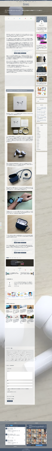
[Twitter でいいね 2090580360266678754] (10, 431)
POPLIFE (17, 354)
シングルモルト (13, 356)
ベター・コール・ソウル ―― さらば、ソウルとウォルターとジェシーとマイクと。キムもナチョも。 (41, 112)
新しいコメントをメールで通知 (10, 396)
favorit (38, 130)
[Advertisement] (19, 26)
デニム (25, 356)
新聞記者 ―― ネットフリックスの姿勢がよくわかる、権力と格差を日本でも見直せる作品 (41, 118)
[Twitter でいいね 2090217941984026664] (10, 437)
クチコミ (29, 355)
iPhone (17, 257)
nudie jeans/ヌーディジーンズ (17, 353)
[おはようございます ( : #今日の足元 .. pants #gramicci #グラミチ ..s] (29, 431)
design (38, 128)
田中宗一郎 (12, 360)
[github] (44, 0)
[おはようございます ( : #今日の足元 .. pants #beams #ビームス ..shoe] (34, 431)
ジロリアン (17, 356)
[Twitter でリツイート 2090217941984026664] (9, 437)
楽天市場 (15, 242)
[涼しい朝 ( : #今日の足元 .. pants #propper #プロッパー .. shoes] (29, 441)
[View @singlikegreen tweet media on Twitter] (19, 430)
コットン (8, 356)
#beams (14, 430)
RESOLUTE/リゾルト (22, 354)
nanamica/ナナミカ (9, 353)
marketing (38, 137)
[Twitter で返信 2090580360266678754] (8, 431)
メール (8, 383)
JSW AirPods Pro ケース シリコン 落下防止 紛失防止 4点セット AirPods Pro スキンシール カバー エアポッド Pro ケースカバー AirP (23, 240)
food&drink (38, 131)
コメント (8, 371)
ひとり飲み (8, 355)
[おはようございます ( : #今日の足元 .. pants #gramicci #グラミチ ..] (39, 441)
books (38, 127)
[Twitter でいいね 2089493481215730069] (10, 443)
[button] (8, 18)
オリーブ (26, 355)
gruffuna (43, 112)
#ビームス (17, 430)
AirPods (10, 257)
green (8, 428)
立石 (19, 360)
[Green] (26, 4)
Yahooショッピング (24, 242)
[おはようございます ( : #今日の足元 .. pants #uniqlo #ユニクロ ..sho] (44, 441)
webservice (38, 149)
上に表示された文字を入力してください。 (11, 391)
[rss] (46, 0)
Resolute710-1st (28, 354)
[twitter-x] (43, 0)
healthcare (38, 134)
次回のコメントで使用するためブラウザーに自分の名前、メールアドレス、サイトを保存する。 (18, 388)
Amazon (19, 242)
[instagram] (18, 286)
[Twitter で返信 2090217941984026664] (8, 437)
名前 (8, 380)
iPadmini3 (15, 257)
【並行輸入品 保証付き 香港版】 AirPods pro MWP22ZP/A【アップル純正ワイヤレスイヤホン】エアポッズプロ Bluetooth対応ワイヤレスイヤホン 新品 (23, 51)
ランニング (20, 257)
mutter (38, 143)
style (38, 146)
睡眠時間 (16, 360)
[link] (14, 286)
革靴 (26, 360)
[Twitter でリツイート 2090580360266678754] (9, 431)
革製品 (22, 360)
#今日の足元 (9, 430)
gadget (7, 257)
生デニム (8, 360)
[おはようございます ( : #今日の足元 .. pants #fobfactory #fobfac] (44, 431)
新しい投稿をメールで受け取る (10, 398)
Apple (12, 257)
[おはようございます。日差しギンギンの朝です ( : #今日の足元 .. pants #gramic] (39, 431)
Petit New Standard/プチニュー (11, 354)
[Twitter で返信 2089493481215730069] (8, 443)
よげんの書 (41, 46)
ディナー (21, 356)
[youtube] (45, 0)
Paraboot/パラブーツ (24, 353)
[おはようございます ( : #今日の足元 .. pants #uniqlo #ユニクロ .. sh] (34, 436)
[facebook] (42, 0)
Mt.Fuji (38, 140)
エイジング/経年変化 (21, 355)
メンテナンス (29, 356)
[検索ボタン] (35, 1)
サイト (8, 386)
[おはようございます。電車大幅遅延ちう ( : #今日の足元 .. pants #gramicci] (39, 436)
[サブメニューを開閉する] (45, 137)
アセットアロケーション (14, 355)
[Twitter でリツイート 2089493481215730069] (9, 443)
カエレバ (17, 241)
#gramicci (14, 442)
